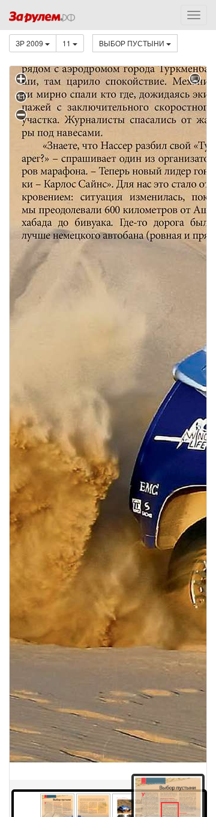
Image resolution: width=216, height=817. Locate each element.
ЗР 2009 (30, 43)
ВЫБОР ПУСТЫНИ (132, 43)
